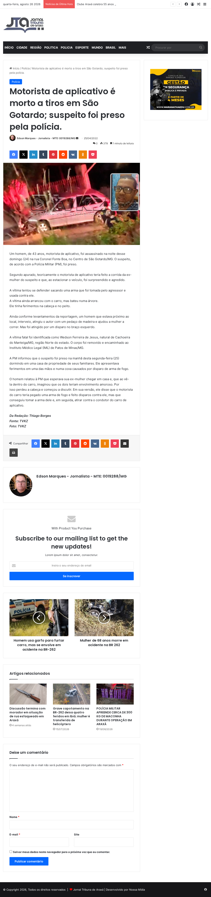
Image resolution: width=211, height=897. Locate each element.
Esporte (82, 47)
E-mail (14, 834)
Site (76, 834)
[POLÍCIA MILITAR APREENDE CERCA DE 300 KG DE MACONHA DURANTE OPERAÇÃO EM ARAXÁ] (115, 694)
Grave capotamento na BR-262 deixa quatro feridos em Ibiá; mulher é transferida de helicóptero (71, 716)
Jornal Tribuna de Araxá (88, 889)
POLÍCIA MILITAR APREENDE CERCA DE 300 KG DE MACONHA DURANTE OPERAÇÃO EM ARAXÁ (114, 716)
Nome (14, 817)
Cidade (21, 47)
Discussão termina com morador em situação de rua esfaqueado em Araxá (27, 714)
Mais (122, 47)
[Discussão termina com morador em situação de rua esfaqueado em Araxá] (28, 694)
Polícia (26, 68)
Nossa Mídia (137, 889)
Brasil (111, 47)
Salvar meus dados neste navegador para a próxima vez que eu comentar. (61, 852)
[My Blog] (23, 25)
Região (35, 47)
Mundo (97, 47)
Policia (67, 47)
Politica (51, 47)
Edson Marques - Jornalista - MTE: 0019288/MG (46, 138)
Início (9, 47)
